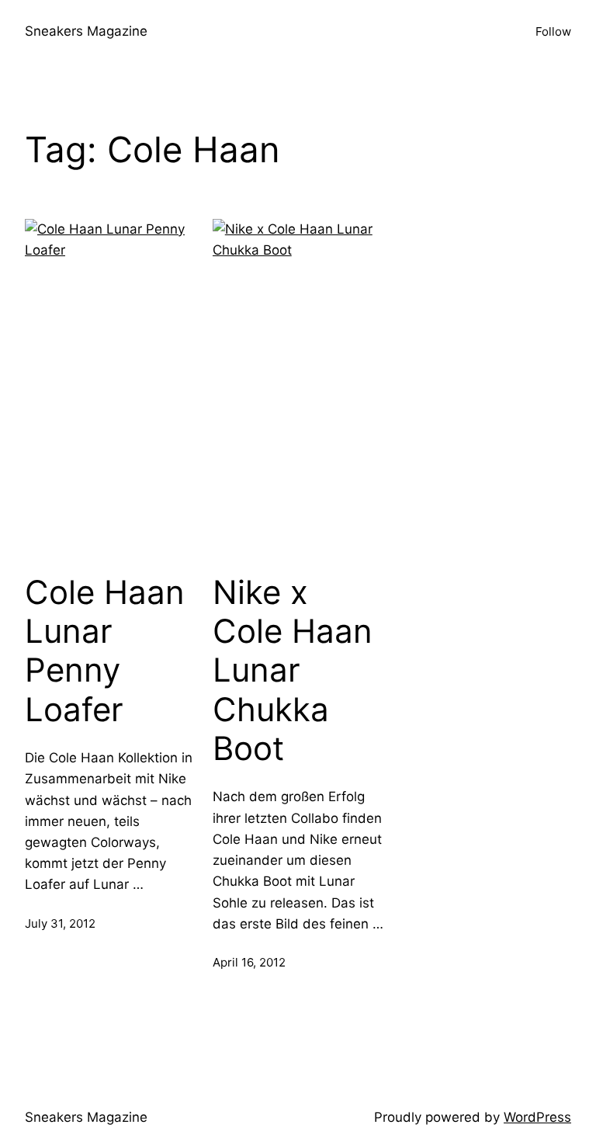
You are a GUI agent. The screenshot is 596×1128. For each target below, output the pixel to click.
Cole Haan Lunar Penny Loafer (105, 651)
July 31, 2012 (60, 923)
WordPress (537, 1117)
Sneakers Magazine (86, 31)
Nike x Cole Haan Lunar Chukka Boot (292, 671)
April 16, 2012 (249, 962)
